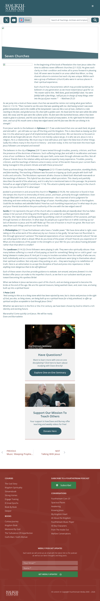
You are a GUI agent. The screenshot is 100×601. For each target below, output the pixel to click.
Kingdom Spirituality (13, 487)
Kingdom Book (11, 525)
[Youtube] (14, 20)
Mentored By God (12, 529)
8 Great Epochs (11, 503)
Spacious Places (58, 502)
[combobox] (69, 20)
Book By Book (11, 507)
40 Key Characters (59, 525)
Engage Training (11, 499)
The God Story (11, 483)
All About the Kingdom (61, 518)
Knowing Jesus (57, 510)
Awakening (56, 506)
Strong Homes (11, 495)
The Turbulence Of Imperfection (19, 533)
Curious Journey (11, 521)
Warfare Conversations (61, 533)
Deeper (8, 511)
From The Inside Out (60, 529)
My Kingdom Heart (59, 514)
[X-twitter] (6, 20)
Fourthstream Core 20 (60, 498)
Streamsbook (10, 491)
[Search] (95, 20)
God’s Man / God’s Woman (16, 537)
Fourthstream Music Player (62, 522)
